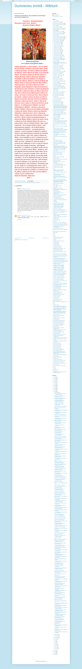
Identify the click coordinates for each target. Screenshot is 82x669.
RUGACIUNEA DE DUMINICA (58, 56)
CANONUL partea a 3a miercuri (58, 272)
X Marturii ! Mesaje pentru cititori (58, 71)
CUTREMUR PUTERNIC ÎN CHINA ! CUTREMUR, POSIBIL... (60, 610)
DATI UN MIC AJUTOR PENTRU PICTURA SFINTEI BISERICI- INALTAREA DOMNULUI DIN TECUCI (60, 181)
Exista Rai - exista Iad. (57, 76)
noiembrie (56, 634)
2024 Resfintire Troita (56, 140)
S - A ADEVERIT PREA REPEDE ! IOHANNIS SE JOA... (59, 480)
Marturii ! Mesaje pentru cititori (58, 23)
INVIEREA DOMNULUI (57, 293)
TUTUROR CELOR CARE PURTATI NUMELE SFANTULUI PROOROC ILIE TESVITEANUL (59, 352)
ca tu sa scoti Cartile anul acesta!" (58, 365)
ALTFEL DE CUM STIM (57, 250)
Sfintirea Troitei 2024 (56, 344)
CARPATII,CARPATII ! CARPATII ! (59, 485)
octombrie (56, 635)
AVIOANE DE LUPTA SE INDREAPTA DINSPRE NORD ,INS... (60, 568)
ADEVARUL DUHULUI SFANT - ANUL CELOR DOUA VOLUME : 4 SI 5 (59, 143)
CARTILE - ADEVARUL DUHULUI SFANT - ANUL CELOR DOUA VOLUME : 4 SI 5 (60, 121)
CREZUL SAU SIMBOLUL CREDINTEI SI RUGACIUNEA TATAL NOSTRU (60, 274)
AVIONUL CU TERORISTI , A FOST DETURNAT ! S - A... (59, 471)
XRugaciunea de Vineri (57, 154)
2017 (54, 389)
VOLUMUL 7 (55, 358)
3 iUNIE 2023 (55, 242)
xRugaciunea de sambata (57, 72)
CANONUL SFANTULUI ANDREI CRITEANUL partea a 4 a (58, 205)
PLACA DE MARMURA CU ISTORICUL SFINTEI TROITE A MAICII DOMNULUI (59, 307)
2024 (54, 239)
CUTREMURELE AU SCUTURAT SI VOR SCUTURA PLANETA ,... (60, 577)
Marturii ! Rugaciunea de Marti (58, 91)
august (55, 638)
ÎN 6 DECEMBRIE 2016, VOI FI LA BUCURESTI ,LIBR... (59, 622)
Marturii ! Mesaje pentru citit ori (58, 36)
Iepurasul (54, 184)
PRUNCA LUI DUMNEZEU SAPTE (59, 222)
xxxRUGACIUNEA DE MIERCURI (58, 112)
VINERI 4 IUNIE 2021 (56, 357)
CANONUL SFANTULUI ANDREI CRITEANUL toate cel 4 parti (58, 265)
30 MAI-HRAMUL (56, 70)
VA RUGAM (55, 355)
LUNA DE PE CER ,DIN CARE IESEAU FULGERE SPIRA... (60, 561)
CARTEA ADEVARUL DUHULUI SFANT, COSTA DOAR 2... (60, 586)
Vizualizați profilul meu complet (57, 16)
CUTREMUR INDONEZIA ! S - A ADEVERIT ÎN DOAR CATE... (59, 401)
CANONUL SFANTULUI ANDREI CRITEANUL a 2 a (58, 263)
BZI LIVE (54, 144)
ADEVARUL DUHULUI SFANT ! (59, 491)
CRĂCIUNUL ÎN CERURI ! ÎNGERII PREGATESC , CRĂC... (60, 469)
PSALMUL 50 (55, 316)
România (54, 96)
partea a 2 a (55, 369)
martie (55, 645)
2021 (54, 384)
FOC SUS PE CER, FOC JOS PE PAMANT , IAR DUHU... (59, 445)
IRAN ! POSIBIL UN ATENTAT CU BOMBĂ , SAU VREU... (59, 396)
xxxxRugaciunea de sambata (58, 156)
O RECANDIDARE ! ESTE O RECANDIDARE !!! (58, 432)
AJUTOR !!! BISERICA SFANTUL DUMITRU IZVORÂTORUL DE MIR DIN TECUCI (60, 130)
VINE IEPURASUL (56, 197)
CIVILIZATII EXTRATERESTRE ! (59, 519)
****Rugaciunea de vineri (57, 79)
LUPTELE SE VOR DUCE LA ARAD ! (60, 436)
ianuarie (55, 648)
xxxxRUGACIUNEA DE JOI (57, 237)
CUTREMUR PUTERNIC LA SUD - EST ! (60, 525)
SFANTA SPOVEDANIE (57, 153)
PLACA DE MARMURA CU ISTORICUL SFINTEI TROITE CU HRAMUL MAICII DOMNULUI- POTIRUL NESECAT (59, 312)
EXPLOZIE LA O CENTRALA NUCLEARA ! (58, 566)
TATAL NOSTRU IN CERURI (57, 349)
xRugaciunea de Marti (57, 66)
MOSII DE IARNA (56, 160)
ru (53, 234)
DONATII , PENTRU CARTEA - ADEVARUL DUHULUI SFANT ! (59, 546)
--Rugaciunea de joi (56, 47)
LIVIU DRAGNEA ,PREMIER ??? (59, 492)
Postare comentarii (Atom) (23, 239)
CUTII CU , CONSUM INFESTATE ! (59, 516)
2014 (54, 651)
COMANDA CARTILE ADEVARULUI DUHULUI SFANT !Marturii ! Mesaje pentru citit (60, 177)
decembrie (56, 392)
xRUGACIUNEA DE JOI (57, 163)
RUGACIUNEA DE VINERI (57, 40)
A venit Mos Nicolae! (56, 247)
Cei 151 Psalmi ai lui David (57, 279)
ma (53, 155)
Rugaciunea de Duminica (57, 128)
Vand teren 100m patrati (57, 359)
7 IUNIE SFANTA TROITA (57, 141)
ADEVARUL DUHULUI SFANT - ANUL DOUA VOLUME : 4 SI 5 (59, 249)
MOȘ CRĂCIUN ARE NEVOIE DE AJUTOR (60, 301)
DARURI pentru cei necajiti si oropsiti (59, 283)
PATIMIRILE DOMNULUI (57, 188)
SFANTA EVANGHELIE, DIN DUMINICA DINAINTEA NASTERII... (60, 508)
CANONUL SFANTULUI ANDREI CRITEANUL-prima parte (58, 269)
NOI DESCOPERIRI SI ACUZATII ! (59, 532)
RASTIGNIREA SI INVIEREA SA (58, 320)
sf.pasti (54, 370)
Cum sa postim (55, 281)
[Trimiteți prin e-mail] (28, 181)
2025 (54, 378)
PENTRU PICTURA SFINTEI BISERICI (59, 136)
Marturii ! (54, 25)
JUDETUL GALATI (56, 295)
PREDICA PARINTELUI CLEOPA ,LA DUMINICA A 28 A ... (60, 548)
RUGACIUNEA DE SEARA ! (57, 322)
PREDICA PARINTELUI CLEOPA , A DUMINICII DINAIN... (60, 506)
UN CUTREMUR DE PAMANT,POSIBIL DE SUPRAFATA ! (60, 512)
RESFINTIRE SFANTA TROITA (58, 321)
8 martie (54, 201)
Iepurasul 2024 (55, 116)
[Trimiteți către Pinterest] (32, 181)
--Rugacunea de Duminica (57, 65)
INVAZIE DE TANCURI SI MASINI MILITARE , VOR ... (59, 428)
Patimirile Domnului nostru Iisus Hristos (59, 223)
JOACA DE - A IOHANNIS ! (58, 481)
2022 (54, 382)
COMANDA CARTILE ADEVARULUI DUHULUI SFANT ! (59, 174)
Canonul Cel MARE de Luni (57, 278)
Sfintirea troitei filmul (56, 346)
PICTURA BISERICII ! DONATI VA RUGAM (60, 126)
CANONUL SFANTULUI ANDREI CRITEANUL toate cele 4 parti (58, 267)
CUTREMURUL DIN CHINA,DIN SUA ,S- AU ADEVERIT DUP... (60, 582)
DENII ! (54, 213)
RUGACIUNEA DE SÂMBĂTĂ (58, 59)
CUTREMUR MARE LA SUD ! (59, 570)
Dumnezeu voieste (56, 288)
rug (53, 236)
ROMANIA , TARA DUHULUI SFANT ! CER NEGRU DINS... (60, 494)
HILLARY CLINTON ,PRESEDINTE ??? (60, 477)
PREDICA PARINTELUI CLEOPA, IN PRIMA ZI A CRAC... (60, 456)
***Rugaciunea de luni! (57, 52)
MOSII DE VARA (56, 300)
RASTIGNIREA (55, 319)
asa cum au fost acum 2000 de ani (58, 363)
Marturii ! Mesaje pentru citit (57, 31)
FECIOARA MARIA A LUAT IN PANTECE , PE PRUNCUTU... (60, 474)
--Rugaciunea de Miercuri (57, 51)
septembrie (56, 637)
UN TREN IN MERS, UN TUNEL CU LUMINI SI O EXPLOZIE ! (60, 501)
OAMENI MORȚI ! (57, 623)
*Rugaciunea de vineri (57, 57)
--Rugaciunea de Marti (57, 53)
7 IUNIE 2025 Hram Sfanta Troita (58, 81)
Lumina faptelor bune (56, 185)
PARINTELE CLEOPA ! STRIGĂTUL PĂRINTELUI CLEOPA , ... (60, 398)
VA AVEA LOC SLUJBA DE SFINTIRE (59, 354)
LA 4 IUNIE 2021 (56, 296)
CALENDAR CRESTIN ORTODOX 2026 (59, 261)
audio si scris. (55, 364)
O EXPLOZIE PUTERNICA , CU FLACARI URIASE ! (59, 434)
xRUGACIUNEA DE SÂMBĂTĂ (58, 110)
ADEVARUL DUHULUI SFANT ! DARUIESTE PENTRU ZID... (59, 467)
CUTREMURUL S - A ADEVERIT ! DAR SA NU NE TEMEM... (60, 419)
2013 (54, 653)
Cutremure (55, 35)
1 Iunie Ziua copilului (56, 99)
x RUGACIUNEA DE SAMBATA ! (58, 87)
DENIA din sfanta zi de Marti (57, 183)
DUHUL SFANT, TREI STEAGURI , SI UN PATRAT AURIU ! (60, 487)
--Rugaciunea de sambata (57, 46)
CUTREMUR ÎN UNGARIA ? (58, 402)
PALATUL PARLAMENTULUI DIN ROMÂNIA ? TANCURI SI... (59, 584)
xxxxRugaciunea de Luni (57, 166)
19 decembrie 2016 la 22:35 (25, 215)
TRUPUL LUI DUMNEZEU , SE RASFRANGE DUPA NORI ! (59, 515)
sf (53, 137)
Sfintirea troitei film (56, 345)
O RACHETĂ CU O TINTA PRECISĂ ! (60, 414)
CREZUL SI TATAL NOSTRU (58, 275)
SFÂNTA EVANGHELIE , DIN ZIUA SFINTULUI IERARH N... (59, 597)
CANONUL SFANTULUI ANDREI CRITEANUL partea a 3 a (58, 170)
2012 (54, 654)
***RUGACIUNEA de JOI (57, 43)
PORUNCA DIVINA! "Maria (57, 315)
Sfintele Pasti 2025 (56, 343)
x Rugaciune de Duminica (57, 111)
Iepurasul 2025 (55, 82)
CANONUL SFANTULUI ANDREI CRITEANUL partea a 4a (58, 207)
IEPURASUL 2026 (56, 84)
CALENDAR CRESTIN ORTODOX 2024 (59, 260)
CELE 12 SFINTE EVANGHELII (58, 209)
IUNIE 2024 (55, 218)
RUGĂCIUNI (55, 326)
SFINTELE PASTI (56, 333)
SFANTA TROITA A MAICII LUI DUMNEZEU (60, 229)
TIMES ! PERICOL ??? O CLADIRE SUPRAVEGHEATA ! (60, 543)
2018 (54, 388)
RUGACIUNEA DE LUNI (57, 101)
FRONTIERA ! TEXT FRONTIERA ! (59, 526)
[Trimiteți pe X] (30, 181)
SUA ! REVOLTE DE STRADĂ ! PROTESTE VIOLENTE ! (59, 619)
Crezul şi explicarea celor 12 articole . (59, 280)
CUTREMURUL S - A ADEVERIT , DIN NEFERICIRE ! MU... (60, 591)
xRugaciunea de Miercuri (57, 67)
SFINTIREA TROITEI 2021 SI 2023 (58, 334)
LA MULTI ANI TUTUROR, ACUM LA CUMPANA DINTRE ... (60, 394)
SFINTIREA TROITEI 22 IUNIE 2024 (59, 194)
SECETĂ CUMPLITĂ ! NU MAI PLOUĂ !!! (60, 406)
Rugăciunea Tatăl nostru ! (57, 228)
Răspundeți (19, 211)
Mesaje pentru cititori (23, 182)
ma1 (54, 368)
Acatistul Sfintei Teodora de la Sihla (59, 253)
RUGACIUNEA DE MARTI (57, 94)
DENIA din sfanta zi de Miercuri (58, 212)
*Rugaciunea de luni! (56, 73)
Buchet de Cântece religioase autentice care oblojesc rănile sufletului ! (59, 259)
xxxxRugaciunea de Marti (57, 104)
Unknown (19, 215)
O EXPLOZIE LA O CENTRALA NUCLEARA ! (59, 588)
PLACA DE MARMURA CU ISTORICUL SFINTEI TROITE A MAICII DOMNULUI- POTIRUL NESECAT (59, 309)
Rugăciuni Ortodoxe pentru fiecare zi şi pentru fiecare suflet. (59, 330)
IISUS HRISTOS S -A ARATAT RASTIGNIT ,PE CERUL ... (59, 564)
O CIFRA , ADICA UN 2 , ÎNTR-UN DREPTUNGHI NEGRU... (59, 447)
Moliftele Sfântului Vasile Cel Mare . (59, 109)
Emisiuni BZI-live (56, 100)
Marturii (19, 182)
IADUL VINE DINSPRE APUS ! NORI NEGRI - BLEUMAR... (60, 430)
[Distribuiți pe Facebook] (31, 181)
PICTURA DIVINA (56, 191)
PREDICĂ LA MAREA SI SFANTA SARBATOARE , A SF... (59, 593)
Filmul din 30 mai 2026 (57, 291)
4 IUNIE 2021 (55, 243)
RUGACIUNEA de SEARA (57, 325)
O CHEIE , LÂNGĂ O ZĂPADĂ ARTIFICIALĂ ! (59, 404)
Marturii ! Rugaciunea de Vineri (58, 151)
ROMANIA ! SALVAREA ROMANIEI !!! (60, 539)
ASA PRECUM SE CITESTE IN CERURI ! (60, 251)
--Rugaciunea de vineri (57, 45)
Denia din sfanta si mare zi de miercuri (59, 159)
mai (55, 642)
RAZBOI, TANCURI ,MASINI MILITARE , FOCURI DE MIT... (60, 572)
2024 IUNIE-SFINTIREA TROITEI (58, 122)
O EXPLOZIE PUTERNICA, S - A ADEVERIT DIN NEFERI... (59, 489)
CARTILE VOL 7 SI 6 (56, 208)
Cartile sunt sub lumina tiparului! (58, 179)
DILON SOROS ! (57, 575)
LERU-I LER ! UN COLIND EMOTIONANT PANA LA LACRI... (60, 476)
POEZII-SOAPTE (56, 314)
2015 (54, 650)
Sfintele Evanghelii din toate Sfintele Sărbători (33, 182)
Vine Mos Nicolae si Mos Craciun (58, 360)
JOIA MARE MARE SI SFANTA (58, 294)
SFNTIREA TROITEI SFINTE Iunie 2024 (59, 337)
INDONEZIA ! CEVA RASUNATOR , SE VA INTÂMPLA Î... (60, 413)
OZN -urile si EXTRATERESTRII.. (58, 37)
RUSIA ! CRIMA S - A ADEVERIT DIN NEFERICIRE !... (60, 499)
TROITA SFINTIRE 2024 (57, 350)
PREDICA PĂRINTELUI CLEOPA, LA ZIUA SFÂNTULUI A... (60, 421)
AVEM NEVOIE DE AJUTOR (57, 203)
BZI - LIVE (55, 90)
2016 (54, 391)
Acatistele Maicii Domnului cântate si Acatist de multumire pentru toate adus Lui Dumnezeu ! (60, 132)
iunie (55, 641)
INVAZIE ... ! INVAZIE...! (58, 460)
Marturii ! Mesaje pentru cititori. (58, 24)
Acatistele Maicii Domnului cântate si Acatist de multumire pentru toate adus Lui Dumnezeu (60, 63)
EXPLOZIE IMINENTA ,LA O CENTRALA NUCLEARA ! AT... (60, 552)
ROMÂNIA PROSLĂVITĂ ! (58, 599)
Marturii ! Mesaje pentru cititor (58, 28)
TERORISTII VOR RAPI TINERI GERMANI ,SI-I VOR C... (59, 541)
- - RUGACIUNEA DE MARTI (58, 198)
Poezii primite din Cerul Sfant (58, 68)
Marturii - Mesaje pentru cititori (58, 32)
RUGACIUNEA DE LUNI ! (57, 41)
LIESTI (54, 221)
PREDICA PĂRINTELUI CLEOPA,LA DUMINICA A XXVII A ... (60, 606)
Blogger (45, 661)
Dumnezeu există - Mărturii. (36, 6)
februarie (55, 647)
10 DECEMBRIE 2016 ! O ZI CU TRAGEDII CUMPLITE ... (59, 555)
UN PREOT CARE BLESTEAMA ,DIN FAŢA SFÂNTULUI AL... (60, 438)
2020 (54, 385)
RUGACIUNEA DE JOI (57, 42)
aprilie (55, 644)
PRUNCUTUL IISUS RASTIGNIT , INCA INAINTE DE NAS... (60, 521)
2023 (54, 381)
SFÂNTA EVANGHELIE (57, 196)
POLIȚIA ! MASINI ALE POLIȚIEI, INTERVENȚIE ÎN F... (59, 617)
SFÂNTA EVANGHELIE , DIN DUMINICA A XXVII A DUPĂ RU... (60, 608)
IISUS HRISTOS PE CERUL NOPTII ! (60, 518)
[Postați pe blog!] (29, 181)
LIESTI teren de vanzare (57, 299)
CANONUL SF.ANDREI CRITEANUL (59, 271)
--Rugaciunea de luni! (56, 48)
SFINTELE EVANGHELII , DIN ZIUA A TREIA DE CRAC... (60, 423)
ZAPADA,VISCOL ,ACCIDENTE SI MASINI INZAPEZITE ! (59, 523)
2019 (54, 386)
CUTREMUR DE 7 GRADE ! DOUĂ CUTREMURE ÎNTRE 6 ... (60, 615)
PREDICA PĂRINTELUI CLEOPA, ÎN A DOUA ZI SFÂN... (60, 440)
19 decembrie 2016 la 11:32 (25, 188)
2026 (54, 377)
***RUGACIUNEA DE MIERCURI (58, 83)
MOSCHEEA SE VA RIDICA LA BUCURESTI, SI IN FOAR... (59, 462)
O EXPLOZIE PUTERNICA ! (58, 534)
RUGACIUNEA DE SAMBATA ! (58, 58)
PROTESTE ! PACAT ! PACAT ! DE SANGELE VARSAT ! (59, 536)
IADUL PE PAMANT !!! (57, 537)
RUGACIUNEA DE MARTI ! (57, 54)
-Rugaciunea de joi (56, 238)
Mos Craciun (55, 77)
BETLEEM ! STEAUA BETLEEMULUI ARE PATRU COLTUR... (60, 465)
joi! (53, 366)
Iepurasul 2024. (55, 117)
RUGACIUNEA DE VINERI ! (57, 95)
